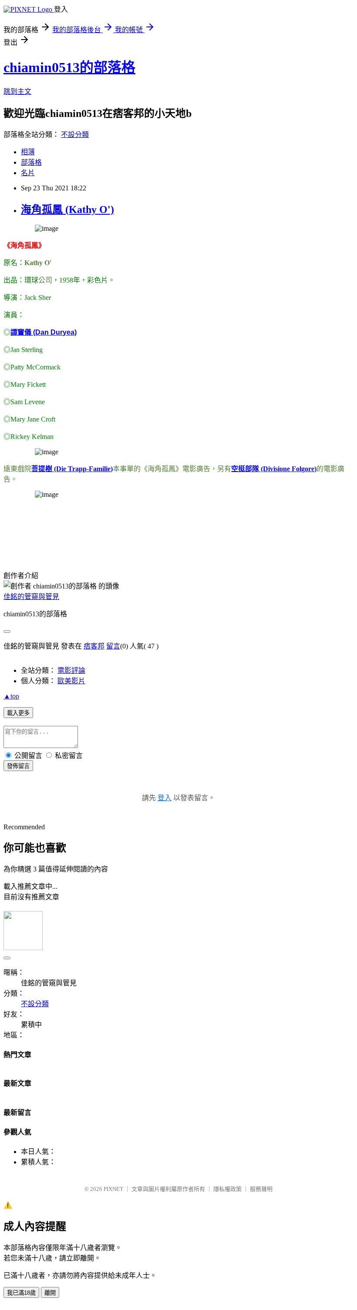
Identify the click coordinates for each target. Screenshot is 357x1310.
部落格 (31, 162)
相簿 (28, 152)
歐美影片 (71, 681)
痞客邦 (94, 646)
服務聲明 (261, 1189)
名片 (28, 172)
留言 (113, 646)
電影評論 (71, 670)
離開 (50, 1293)
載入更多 (18, 713)
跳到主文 (17, 91)
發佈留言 (18, 766)
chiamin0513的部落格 (69, 67)
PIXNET (113, 1189)
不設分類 (75, 134)
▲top (11, 696)
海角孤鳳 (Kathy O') (67, 209)
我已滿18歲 (21, 1293)
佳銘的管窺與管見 (31, 596)
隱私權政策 (227, 1189)
